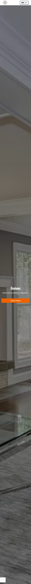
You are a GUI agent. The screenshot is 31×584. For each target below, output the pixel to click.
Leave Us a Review (15, 301)
